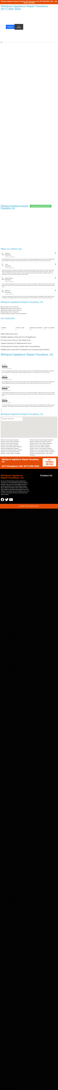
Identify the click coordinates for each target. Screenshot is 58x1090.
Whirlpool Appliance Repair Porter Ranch (12, 705)
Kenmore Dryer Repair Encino (8, 1031)
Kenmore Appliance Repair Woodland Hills (12, 939)
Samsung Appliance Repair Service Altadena (12, 1011)
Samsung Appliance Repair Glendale (10, 917)
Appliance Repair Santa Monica (9, 905)
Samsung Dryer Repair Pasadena (9, 572)
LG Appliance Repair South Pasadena (11, 754)
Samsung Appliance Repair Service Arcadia (12, 1019)
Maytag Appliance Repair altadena (10, 584)
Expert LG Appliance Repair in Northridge (12, 770)
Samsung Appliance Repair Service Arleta (12, 1009)
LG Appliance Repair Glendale (9, 681)
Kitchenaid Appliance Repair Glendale (11, 686)
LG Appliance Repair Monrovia (9, 828)
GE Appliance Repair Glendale (9, 683)
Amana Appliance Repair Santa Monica (11, 883)
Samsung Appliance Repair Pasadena (11, 570)
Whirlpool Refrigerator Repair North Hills (11, 848)
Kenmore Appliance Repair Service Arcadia (12, 1018)
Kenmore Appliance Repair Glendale (10, 690)
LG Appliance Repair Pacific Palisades (11, 1043)
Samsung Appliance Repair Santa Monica (12, 854)
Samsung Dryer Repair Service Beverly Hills (12, 997)
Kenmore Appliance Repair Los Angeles (11, 530)
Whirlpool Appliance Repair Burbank (10, 606)
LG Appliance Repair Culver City (9, 515)
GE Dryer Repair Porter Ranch (9, 814)
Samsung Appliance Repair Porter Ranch (11, 742)
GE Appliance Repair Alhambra (9, 525)
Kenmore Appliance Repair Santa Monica (11, 858)
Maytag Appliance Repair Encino (9, 913)
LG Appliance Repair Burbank (8, 717)
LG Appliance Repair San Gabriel (9, 698)
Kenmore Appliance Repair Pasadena (10, 727)
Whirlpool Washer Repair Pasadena (10, 833)
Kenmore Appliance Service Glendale (10, 718)
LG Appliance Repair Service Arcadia (10, 1021)
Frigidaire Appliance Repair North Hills (11, 757)
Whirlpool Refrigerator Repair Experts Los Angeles (14, 789)
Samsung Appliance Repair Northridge (11, 737)
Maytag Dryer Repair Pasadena (9, 616)
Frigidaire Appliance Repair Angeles (10, 1081)
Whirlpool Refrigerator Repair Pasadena (11, 851)
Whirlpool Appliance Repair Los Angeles (11, 703)
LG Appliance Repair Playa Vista (9, 972)
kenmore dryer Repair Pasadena (9, 579)
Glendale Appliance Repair (8, 959)
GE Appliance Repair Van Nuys (9, 767)
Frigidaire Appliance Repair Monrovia (11, 895)
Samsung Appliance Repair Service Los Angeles (13, 981)
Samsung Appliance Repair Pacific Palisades (12, 1034)
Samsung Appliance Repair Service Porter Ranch (14, 982)
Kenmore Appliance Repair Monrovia (10, 870)
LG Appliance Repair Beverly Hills (10, 1066)
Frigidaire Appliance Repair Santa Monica (12, 861)
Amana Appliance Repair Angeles (9, 1083)
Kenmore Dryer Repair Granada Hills (10, 1029)
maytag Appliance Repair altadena (10, 562)
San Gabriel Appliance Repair (8, 696)
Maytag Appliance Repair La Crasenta (11, 933)
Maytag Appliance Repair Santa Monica (11, 875)
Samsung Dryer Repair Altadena (9, 651)
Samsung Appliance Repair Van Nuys (10, 1006)
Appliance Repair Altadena (8, 587)
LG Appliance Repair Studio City (9, 752)
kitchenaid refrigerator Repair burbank (11, 582)
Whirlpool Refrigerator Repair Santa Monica (12, 849)
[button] (29, 409)
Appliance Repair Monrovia (8, 860)
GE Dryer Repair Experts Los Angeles (11, 786)
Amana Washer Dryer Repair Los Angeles (12, 523)
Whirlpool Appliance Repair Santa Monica (12, 708)
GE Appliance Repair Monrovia (9, 824)
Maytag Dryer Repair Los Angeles (10, 796)
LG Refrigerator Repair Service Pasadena (12, 977)
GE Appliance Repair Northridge (9, 764)
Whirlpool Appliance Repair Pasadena (11, 543)
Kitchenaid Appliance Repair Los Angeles (12, 925)
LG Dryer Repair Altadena (7, 619)
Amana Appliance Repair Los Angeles (11, 915)
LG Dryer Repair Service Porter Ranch (11, 1001)
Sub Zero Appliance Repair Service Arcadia (12, 1014)
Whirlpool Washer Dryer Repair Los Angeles (12, 522)
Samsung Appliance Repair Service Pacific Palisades (15, 986)
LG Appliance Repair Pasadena (9, 518)
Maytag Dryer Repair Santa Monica (10, 834)
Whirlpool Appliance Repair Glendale (10, 962)
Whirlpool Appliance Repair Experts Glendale (13, 781)
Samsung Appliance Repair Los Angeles (11, 853)
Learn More (10, 26)
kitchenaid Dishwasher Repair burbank (11, 589)
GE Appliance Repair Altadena (9, 591)
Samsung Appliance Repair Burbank (10, 671)
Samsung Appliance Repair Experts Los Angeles (13, 774)
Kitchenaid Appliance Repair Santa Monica (12, 927)
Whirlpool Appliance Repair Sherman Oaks (12, 707)
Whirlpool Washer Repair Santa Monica (11, 831)
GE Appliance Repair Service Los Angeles (12, 987)
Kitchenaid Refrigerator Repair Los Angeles (12, 804)
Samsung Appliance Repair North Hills (11, 740)
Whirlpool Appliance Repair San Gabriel (11, 702)
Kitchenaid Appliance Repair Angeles (10, 1086)
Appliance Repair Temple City (9, 865)
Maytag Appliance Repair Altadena (10, 540)
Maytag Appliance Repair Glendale (10, 688)
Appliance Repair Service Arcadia (10, 1016)
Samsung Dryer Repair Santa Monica (10, 838)
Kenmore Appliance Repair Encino (10, 940)
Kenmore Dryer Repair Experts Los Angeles (12, 787)
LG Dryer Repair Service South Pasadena (12, 999)
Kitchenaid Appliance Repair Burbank (11, 533)
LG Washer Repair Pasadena (8, 893)
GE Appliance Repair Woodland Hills (10, 823)
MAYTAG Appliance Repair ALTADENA (11, 560)
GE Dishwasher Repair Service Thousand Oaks (13, 1026)
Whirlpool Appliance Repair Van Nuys (11, 1004)
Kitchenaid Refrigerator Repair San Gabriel (12, 806)
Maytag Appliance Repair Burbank (10, 947)
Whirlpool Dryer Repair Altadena (9, 641)
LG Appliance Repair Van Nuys (9, 1002)
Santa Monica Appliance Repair (9, 898)
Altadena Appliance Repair (8, 886)
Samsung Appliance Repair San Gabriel (11, 700)
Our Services (19, 26)
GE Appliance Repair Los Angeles (10, 527)
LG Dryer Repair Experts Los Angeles (11, 782)
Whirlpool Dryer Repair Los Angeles (10, 841)
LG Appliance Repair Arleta (8, 666)
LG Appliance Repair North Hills (9, 744)
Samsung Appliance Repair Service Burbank (12, 1013)
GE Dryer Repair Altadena (7, 604)
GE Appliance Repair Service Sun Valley (11, 991)
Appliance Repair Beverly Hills (9, 871)
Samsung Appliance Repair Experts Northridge (13, 772)
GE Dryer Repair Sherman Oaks (9, 816)
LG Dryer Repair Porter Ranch (9, 812)
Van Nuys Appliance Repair (8, 922)
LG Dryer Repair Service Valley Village (11, 996)
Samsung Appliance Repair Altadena (10, 596)
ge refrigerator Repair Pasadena (9, 557)
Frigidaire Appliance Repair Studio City (11, 760)
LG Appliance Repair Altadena (9, 594)
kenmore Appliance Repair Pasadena (10, 575)
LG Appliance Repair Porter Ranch (10, 733)
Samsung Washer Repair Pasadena (10, 888)
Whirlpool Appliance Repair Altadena (10, 592)
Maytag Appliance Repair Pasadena (10, 612)
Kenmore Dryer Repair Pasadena (9, 633)
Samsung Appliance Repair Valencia (10, 1051)
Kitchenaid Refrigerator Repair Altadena (11, 626)
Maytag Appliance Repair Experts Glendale (12, 777)
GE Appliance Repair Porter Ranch (10, 765)
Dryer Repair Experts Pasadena (9, 784)
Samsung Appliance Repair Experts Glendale (13, 779)
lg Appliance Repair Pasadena (9, 564)
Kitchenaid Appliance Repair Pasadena (11, 537)
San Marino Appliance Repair (8, 801)
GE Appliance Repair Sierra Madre (10, 826)
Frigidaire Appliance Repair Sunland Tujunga (12, 759)
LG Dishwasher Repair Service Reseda (11, 1024)
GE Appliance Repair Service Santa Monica (12, 992)
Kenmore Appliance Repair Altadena (10, 542)
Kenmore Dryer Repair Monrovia (9, 819)
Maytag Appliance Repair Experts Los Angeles (13, 775)
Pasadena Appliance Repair (8, 885)
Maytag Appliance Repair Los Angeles (11, 930)
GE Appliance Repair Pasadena (9, 535)
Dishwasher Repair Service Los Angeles (11, 1023)
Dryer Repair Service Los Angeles (10, 994)
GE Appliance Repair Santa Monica (10, 520)
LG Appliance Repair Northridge (9, 730)
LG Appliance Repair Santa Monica (10, 510)
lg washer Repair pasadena (8, 549)
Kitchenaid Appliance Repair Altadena (11, 622)
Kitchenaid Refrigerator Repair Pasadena (11, 809)
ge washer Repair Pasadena (8, 555)
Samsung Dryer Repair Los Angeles (10, 797)
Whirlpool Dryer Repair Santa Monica (11, 844)
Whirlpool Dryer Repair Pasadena (9, 846)
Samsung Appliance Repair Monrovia (10, 880)
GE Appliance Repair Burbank (8, 685)
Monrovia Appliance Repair (8, 876)
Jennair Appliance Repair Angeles (10, 1088)
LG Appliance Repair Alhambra (9, 532)
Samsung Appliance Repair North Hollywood (13, 1048)
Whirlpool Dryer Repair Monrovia (9, 843)
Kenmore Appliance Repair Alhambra (10, 528)
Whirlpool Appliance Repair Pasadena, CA (14, 207)
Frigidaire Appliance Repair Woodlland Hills (12, 762)
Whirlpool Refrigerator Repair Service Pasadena (13, 979)
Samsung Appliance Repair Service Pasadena (13, 984)
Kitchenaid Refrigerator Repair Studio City (12, 807)
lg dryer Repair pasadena (7, 547)
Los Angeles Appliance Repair (9, 912)
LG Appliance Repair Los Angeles (9, 513)
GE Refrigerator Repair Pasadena (9, 1058)
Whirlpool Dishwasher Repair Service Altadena (13, 1028)
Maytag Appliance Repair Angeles (10, 1085)
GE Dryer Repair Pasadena (8, 559)
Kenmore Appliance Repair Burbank (10, 945)
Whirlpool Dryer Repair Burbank (9, 609)
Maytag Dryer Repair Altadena (9, 586)
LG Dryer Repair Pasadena (8, 811)
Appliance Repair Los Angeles (9, 1070)
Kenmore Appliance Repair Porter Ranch (11, 725)
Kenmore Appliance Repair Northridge (11, 728)
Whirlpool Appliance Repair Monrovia (11, 878)
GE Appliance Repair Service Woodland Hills (12, 989)
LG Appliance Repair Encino (8, 676)
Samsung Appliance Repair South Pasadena (12, 1068)
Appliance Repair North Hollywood (10, 866)
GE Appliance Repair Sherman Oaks (10, 769)
